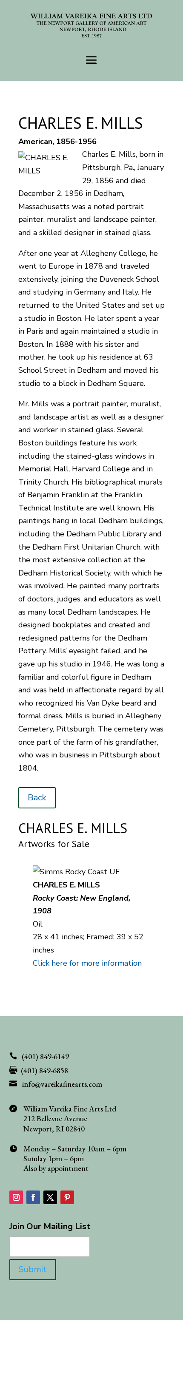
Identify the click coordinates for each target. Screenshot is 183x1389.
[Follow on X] (50, 1197)
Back (37, 797)
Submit (33, 1269)
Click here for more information (87, 963)
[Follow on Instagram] (16, 1197)
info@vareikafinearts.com (62, 1084)
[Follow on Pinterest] (67, 1197)
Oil (38, 924)
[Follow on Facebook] (33, 1197)
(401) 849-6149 (45, 1056)
